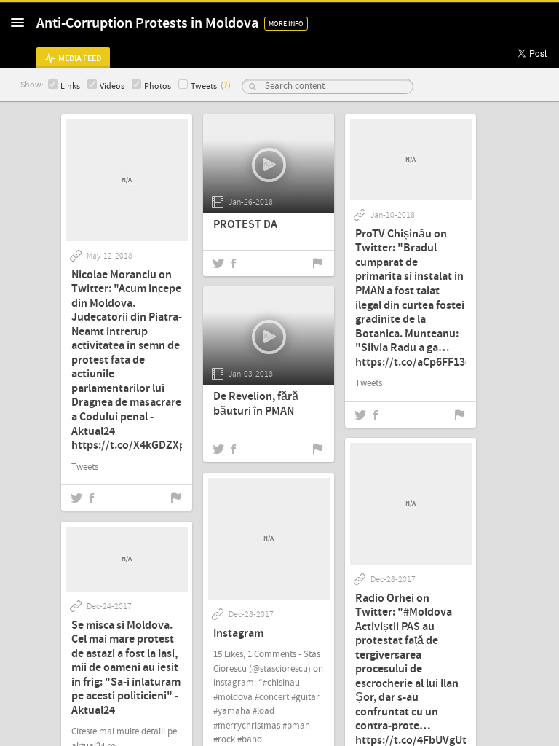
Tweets (204, 86)
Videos (112, 86)
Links (70, 86)
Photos (157, 86)
